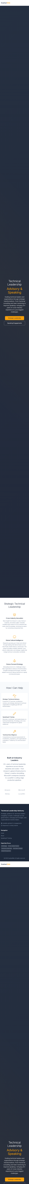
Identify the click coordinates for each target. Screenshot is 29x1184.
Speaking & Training (6, 838)
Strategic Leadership (14, 318)
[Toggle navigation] (27, 2)
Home (2, 833)
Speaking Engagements (14, 323)
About (2, 835)
